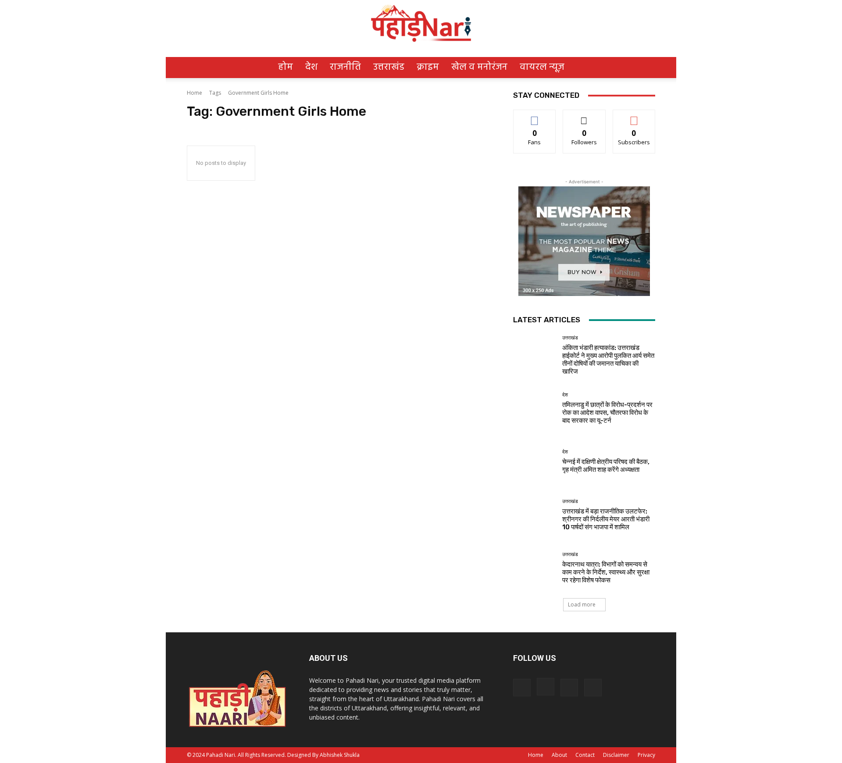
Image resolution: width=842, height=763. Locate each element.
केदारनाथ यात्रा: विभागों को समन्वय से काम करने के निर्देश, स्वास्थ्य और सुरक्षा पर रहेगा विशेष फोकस (605, 572)
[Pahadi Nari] (421, 21)
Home (194, 92)
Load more (582, 604)
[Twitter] (569, 687)
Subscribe (634, 116)
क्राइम (428, 67)
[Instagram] (545, 686)
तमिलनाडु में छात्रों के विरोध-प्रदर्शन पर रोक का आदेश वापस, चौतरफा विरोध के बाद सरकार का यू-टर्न (607, 412)
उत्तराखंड (388, 67)
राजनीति (345, 67)
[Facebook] (522, 687)
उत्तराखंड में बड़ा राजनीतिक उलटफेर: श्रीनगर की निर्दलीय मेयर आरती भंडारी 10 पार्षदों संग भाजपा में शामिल (605, 519)
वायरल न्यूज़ (542, 67)
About (559, 755)
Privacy (646, 755)
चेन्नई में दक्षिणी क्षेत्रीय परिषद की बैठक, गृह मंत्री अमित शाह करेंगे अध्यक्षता (605, 466)
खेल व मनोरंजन (479, 67)
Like (535, 116)
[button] (644, 61)
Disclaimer (616, 755)
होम (285, 67)
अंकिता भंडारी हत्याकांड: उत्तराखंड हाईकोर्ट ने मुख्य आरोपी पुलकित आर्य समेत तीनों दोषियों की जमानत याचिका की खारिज (608, 359)
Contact (585, 755)
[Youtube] (593, 687)
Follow (584, 116)
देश (311, 67)
